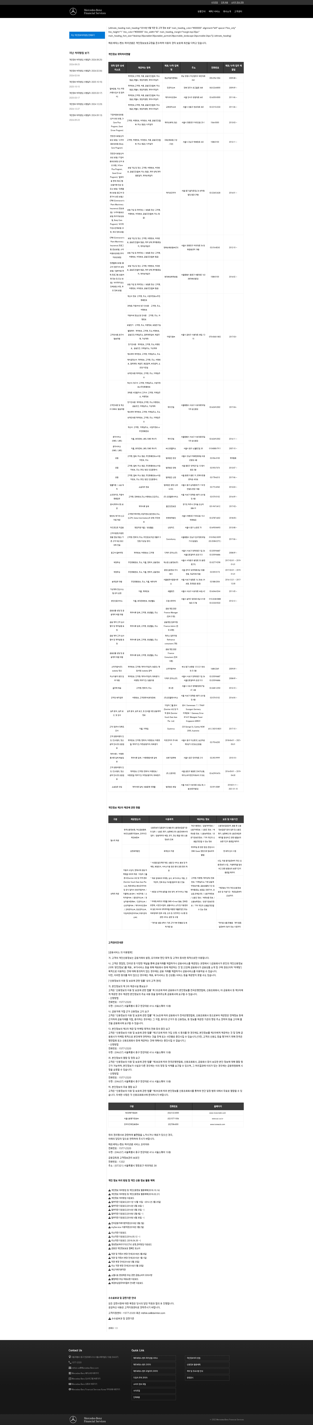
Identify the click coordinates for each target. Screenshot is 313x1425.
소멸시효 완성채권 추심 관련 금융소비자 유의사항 (131, 1275)
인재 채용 (224, 2)
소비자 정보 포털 (237, 2)
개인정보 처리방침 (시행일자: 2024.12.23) (85, 104)
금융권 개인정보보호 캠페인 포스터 (125, 1248)
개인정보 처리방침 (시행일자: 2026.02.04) (85, 71)
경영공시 (190, 1377)
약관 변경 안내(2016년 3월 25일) (125, 1261)
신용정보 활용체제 (193, 1364)
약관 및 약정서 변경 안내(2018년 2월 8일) (129, 1254)
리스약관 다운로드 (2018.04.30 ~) (126, 1240)
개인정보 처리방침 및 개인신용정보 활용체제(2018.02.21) (135, 1194)
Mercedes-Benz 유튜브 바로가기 (84, 1384)
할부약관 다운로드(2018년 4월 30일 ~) (127, 1217)
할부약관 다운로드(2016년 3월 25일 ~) (127, 1209)
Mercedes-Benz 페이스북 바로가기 (85, 1373)
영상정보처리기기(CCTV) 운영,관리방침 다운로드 (131, 1244)
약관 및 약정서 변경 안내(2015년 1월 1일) (129, 1258)
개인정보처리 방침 (193, 1358)
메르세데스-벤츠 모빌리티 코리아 (145, 1371)
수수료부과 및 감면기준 (122, 1318)
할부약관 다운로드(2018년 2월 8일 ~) (127, 1213)
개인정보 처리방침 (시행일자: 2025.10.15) (85, 82)
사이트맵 (214, 2)
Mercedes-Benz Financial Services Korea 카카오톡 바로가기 (96, 1389)
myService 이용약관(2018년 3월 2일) (127, 1227)
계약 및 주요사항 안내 (195, 1371)
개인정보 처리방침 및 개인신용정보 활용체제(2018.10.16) (135, 1190)
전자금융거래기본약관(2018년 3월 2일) (127, 1223)
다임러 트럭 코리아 (140, 1377)
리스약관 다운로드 (118, 1232)
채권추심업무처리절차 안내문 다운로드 (127, 1283)
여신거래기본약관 (118, 1269)
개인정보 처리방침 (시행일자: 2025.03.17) (85, 93)
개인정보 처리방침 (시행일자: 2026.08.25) (85, 59)
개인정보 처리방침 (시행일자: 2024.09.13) (85, 115)
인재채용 (136, 1397)
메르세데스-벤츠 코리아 (142, 1364)
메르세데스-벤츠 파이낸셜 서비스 (145, 1358)
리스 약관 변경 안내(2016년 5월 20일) (127, 1265)
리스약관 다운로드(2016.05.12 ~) (125, 1236)
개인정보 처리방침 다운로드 (122, 1198)
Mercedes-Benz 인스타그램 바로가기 (86, 1378)
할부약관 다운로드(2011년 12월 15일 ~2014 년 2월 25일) (136, 1202)
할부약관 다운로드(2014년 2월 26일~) (127, 1206)
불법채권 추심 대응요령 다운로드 (124, 1279)
